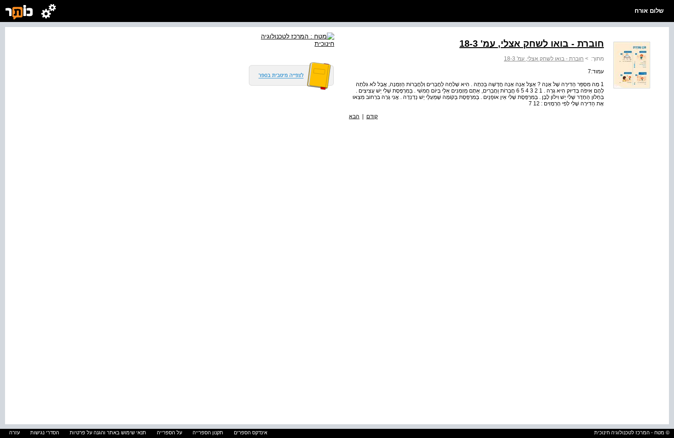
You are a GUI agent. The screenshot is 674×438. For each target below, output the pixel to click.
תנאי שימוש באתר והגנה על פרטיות (108, 432)
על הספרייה (169, 432)
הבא (354, 116)
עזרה (14, 432)
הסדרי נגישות (44, 432)
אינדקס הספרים (250, 432)
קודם (372, 116)
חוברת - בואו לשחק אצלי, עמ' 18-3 (544, 58)
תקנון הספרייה (208, 432)
